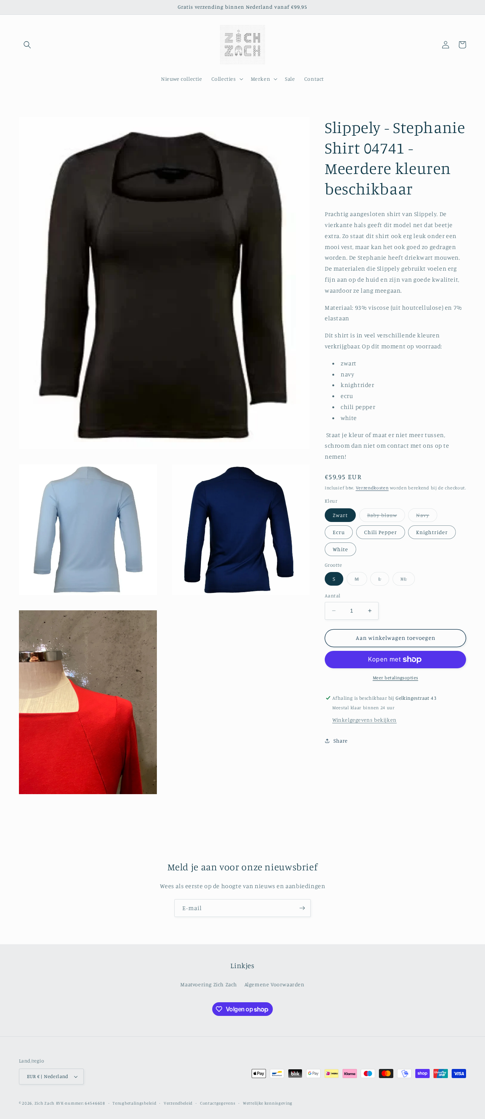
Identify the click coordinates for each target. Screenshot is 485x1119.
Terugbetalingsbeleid (134, 1103)
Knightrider (432, 532)
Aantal (332, 595)
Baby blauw (386, 516)
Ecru (339, 532)
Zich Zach (44, 1103)
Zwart (340, 515)
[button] (27, 44)
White (340, 549)
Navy (426, 516)
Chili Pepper (380, 532)
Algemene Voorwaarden (274, 984)
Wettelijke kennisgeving (268, 1103)
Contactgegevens (218, 1103)
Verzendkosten (372, 488)
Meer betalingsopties (395, 677)
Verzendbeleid (178, 1103)
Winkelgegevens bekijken (364, 719)
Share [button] (340, 740)
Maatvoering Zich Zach (208, 984)
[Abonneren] (302, 908)
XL (408, 580)
